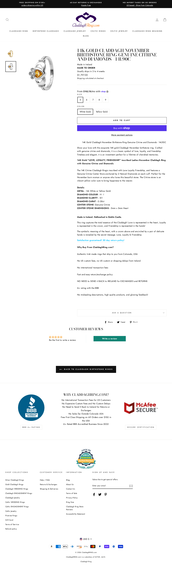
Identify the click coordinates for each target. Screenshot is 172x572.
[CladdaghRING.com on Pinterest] (105, 494)
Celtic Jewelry (119, 31)
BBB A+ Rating (31, 427)
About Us (70, 484)
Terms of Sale (71, 493)
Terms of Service (12, 524)
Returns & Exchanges (48, 484)
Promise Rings (11, 515)
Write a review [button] (109, 338)
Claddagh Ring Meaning (147, 31)
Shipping (81, 78)
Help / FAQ (45, 480)
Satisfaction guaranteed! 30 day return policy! (100, 240)
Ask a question (122, 313)
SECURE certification (140, 427)
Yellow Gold (102, 111)
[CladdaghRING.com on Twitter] (99, 494)
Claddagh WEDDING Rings (16, 488)
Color (81, 106)
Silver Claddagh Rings (14, 480)
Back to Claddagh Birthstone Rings (88, 369)
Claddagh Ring (19, 31)
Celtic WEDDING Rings (15, 502)
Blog (86, 36)
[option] (32, 4)
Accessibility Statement (75, 514)
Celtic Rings (98, 31)
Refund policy (11, 528)
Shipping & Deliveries (49, 488)
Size (79, 94)
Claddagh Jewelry (75, 31)
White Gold (85, 111)
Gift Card (9, 520)
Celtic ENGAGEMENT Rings (17, 506)
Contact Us (70, 488)
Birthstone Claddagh (46, 31)
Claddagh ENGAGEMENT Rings (18, 493)
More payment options (121, 134)
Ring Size (70, 502)
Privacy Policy (72, 497)
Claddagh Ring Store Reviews (74, 508)
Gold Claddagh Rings (14, 484)
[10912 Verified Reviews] (86, 469)
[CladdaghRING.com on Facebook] (94, 494)
